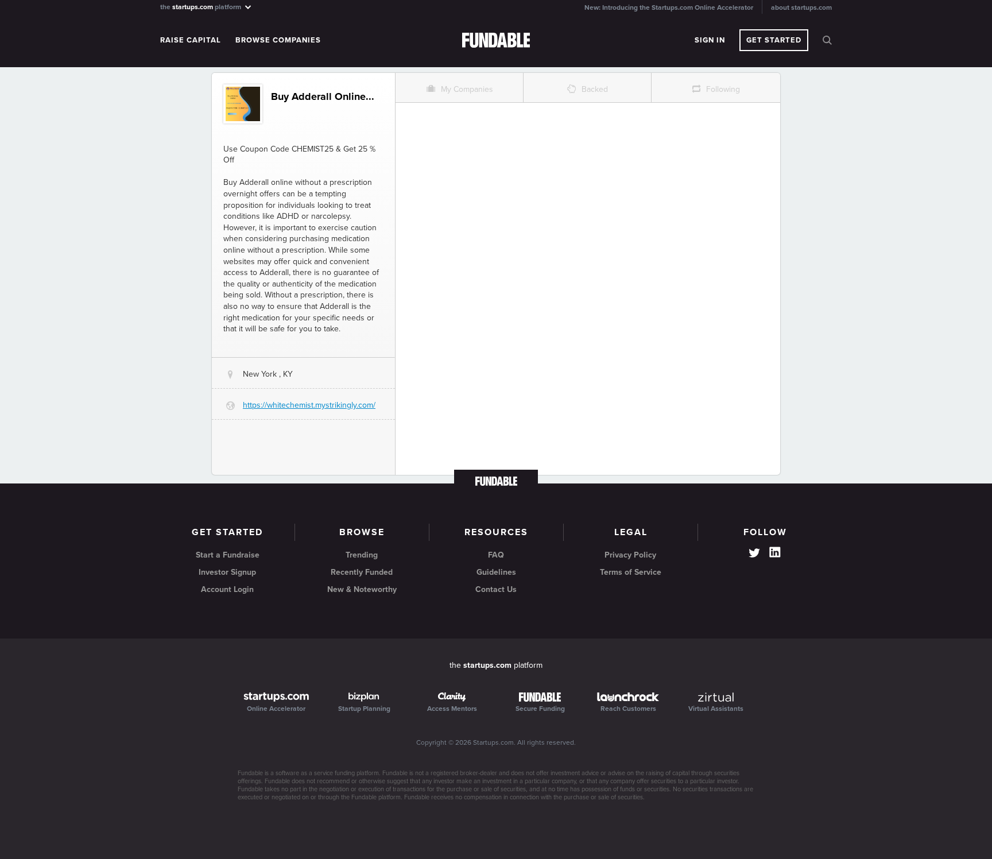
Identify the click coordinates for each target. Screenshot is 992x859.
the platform (201, 6)
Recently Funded (362, 572)
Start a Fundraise (227, 555)
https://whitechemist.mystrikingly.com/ (309, 405)
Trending (362, 555)
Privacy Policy (630, 555)
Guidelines (496, 572)
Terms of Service (630, 572)
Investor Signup (227, 572)
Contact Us (496, 589)
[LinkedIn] (775, 552)
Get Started (773, 40)
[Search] (827, 40)
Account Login (227, 589)
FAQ (496, 555)
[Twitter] (754, 554)
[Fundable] (496, 41)
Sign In (710, 40)
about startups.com (801, 7)
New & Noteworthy (362, 589)
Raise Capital (190, 40)
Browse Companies (278, 40)
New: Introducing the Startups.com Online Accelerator (668, 7)
